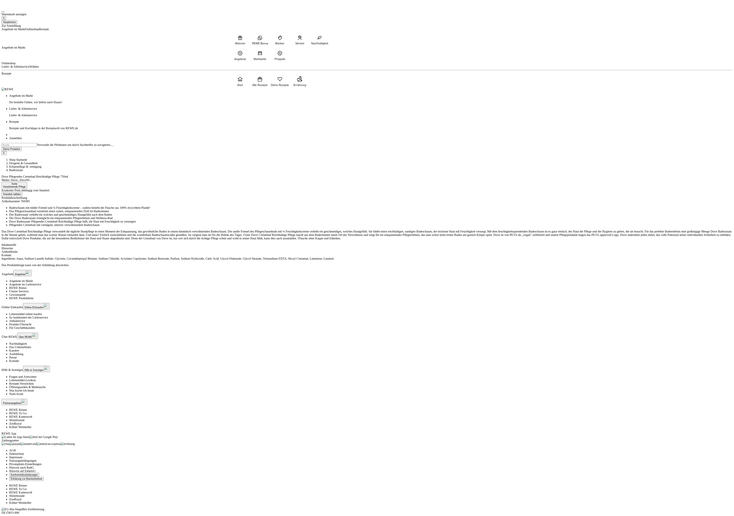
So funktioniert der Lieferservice (28, 317)
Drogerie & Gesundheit (23, 163)
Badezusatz (16, 170)
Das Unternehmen (20, 347)
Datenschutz (16, 453)
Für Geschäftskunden (22, 327)
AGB (12, 450)
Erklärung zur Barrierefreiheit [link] (26, 478)
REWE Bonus (18, 287)
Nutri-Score (16, 394)
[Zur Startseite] (15, 7)
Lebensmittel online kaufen (25, 314)
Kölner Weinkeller (20, 427)
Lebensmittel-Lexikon (22, 380)
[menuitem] (240, 40)
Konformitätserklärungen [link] (24, 474)
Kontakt (14, 360)
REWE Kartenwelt (20, 416)
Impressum (15, 457)
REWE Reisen (18, 409)
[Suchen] (112, 145)
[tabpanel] (367, 258)
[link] (370, 99)
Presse (13, 357)
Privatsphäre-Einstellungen (25, 464)
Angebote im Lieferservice (25, 284)
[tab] (367, 245)
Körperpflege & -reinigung (25, 166)
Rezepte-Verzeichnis (21, 383)
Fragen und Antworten (23, 376)
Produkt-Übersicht (20, 324)
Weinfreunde (17, 420)
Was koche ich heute (21, 390)
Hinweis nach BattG (21, 467)
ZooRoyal (15, 423)
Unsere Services (19, 291)
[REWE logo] (7, 89)
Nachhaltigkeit (18, 343)
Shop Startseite (18, 159)
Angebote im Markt (21, 281)
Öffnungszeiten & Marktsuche (27, 387)
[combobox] (19, 145)
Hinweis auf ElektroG (22, 471)
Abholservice (17, 321)
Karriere (14, 350)
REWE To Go (18, 413)
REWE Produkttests (21, 298)
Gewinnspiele (17, 294)
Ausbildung (16, 354)
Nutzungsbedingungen (23, 460)
